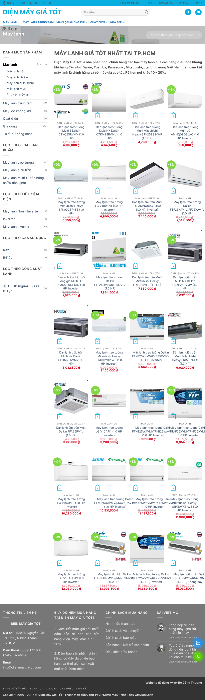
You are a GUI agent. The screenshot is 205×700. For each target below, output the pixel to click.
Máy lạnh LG (15, 71)
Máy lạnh (10, 22)
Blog (149, 2)
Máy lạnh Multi (16, 88)
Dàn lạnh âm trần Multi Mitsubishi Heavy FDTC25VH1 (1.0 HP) (147, 280)
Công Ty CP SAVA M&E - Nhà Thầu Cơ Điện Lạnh (119, 694)
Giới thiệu (183, 2)
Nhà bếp (116, 22)
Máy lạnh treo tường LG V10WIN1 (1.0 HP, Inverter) (109, 205)
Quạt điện (97, 22)
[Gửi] (146, 12)
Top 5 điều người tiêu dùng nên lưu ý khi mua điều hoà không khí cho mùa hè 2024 (185, 651)
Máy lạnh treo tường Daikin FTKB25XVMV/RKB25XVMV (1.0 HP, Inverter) (150, 356)
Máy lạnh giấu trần (17, 170)
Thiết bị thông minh (17, 134)
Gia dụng (10, 126)
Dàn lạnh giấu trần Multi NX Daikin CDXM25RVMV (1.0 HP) (71, 358)
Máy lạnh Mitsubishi (20, 83)
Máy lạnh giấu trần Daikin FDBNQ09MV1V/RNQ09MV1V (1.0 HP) (114, 578)
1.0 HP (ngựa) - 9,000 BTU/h (21, 288)
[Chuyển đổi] (45, 64)
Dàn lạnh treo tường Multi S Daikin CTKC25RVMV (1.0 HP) (71, 132)
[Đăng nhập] (188, 12)
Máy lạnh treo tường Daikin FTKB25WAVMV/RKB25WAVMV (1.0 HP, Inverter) (153, 431)
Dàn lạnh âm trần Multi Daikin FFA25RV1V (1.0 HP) (71, 431)
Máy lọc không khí (70, 22)
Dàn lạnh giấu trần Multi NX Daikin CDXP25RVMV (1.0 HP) (185, 282)
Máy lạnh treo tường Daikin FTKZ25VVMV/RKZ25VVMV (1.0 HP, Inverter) (151, 578)
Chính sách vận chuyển (123, 631)
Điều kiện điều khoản (121, 652)
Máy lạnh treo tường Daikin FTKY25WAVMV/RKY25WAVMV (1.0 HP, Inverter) (153, 502)
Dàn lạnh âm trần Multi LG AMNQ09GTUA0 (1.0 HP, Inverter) (147, 205)
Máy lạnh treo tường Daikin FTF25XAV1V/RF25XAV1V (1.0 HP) (187, 207)
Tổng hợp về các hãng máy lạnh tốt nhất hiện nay (182, 629)
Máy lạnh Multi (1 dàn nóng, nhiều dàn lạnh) (24, 180)
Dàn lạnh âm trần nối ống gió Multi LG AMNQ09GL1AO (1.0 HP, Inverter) (71, 282)
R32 (6, 250)
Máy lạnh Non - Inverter (21, 211)
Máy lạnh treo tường (18, 162)
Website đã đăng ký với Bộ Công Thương (174, 682)
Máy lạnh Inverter (16, 227)
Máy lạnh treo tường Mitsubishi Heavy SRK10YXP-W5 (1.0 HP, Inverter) (109, 358)
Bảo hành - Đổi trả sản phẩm (127, 645)
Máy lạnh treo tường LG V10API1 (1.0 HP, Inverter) (109, 431)
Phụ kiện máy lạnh (19, 94)
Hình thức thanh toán (121, 624)
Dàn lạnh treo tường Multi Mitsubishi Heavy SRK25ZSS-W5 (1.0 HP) (147, 132)
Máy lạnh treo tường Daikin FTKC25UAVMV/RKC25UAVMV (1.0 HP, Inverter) (115, 502)
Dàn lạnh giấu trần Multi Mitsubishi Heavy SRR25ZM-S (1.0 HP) (185, 358)
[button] (198, 12)
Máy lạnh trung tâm (38, 22)
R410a (7, 258)
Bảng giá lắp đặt (130, 2)
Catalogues (166, 2)
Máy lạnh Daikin (17, 77)
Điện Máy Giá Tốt (32, 12)
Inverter (9, 219)
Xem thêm (76, 669)
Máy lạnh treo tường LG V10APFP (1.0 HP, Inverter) (71, 502)
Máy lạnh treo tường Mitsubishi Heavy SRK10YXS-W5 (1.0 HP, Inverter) (185, 504)
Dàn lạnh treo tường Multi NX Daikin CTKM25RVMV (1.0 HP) (109, 132)
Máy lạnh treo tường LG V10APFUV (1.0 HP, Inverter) (71, 578)
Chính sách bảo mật (121, 638)
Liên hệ (197, 2)
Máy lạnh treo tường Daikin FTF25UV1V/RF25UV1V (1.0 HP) (110, 282)
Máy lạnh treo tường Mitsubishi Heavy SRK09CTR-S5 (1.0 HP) (71, 207)
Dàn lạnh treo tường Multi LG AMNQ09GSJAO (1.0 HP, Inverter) (185, 132)
